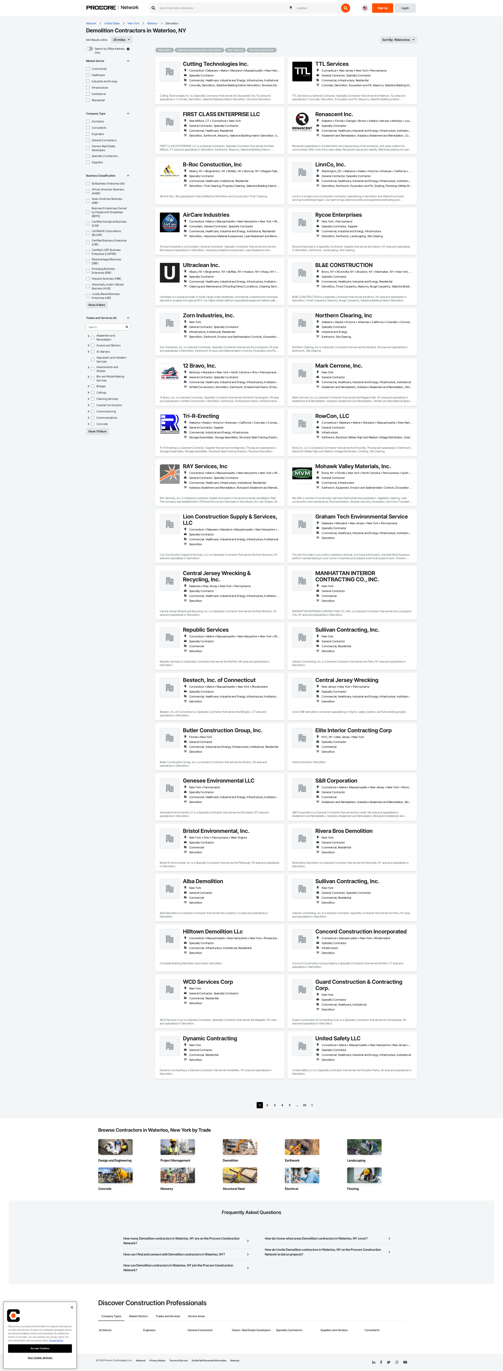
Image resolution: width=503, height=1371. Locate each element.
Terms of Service (178, 1360)
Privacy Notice (157, 1360)
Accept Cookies (40, 1348)
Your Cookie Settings (40, 1357)
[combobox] (317, 8)
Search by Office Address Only (110, 50)
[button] (87, 68)
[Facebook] (381, 1362)
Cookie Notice (56, 1340)
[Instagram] (396, 1362)
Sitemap (234, 1360)
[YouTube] (405, 1362)
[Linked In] (373, 1362)
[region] (40, 1335)
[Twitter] (388, 1362)
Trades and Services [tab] (168, 1316)
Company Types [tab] (111, 1316)
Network (130, 8)
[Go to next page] (312, 1105)
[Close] (72, 1307)
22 (304, 1105)
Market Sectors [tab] (138, 1316)
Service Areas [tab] (196, 1316)
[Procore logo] (101, 8)
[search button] (345, 8)
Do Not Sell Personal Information (209, 1360)
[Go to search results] (127, 327)
